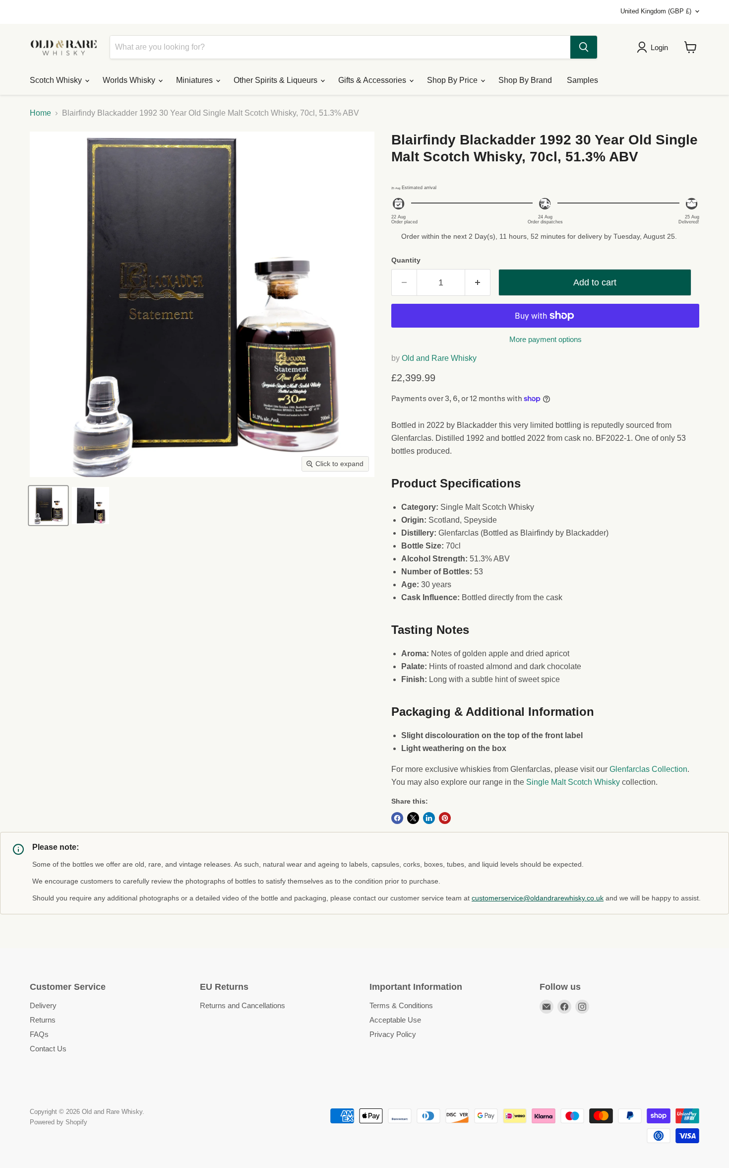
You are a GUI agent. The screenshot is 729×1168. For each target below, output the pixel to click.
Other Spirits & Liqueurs (276, 80)
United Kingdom (655, 11)
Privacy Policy (392, 1034)
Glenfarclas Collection (648, 769)
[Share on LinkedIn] (429, 818)
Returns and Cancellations (242, 1005)
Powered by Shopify (58, 1122)
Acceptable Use (395, 1020)
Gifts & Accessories (373, 80)
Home (40, 113)
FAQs (39, 1034)
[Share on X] (413, 818)
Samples (582, 80)
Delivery (43, 1005)
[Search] (583, 47)
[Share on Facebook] (397, 818)
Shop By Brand (525, 80)
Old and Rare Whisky (439, 358)
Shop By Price (453, 80)
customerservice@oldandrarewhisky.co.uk (538, 898)
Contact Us (48, 1048)
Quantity (406, 260)
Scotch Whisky (57, 80)
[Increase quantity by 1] (477, 282)
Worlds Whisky (130, 80)
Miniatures (195, 80)
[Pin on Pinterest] (445, 818)
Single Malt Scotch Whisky (573, 782)
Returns (43, 1020)
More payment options (545, 339)
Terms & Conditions (401, 1005)
